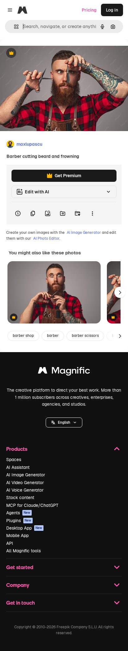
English (64, 422)
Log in (112, 10)
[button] (64, 422)
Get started (19, 567)
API (9, 543)
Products (16, 449)
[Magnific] (64, 372)
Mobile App (17, 535)
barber (53, 335)
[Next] (120, 292)
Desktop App (24, 528)
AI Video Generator (25, 482)
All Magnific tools (23, 551)
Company (17, 585)
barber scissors (85, 335)
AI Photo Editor (46, 238)
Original (39, 53)
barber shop (23, 335)
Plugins (18, 520)
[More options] (92, 213)
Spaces (13, 459)
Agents (18, 513)
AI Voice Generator (24, 490)
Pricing (89, 10)
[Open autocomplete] (13, 26)
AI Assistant (18, 467)
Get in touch (20, 602)
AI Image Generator (84, 232)
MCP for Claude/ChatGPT (32, 505)
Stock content (20, 497)
